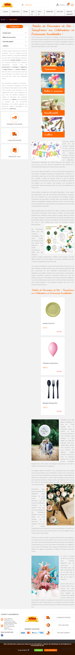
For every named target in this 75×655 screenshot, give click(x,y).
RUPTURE (59, 331)
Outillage (60, 11)
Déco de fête (32, 14)
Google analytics (22, 650)
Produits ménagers (70, 13)
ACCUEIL (5, 11)
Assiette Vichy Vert (48, 323)
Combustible (15, 11)
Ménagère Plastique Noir (50, 403)
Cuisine (25, 11)
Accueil (3, 19)
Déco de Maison (40, 14)
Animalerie (49, 11)
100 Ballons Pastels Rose (50, 363)
